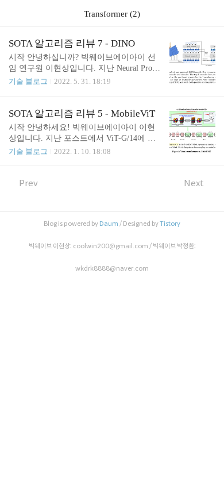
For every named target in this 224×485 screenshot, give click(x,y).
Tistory (170, 224)
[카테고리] (14, 13)
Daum (108, 224)
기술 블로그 (28, 81)
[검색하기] (209, 13)
